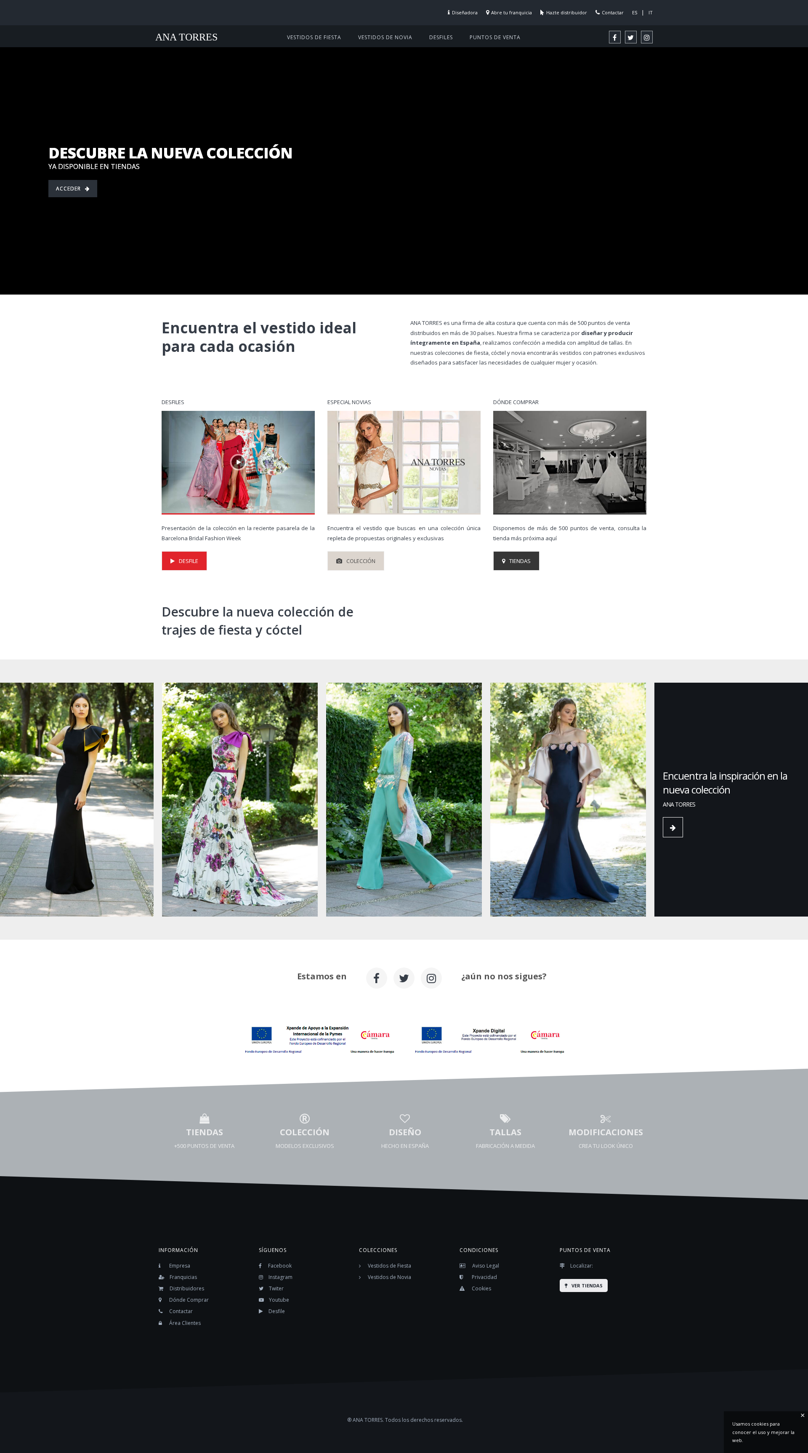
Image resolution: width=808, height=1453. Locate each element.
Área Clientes (185, 1323)
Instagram (280, 1277)
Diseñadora (465, 12)
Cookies (481, 1288)
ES (634, 12)
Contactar (613, 12)
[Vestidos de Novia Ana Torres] (404, 463)
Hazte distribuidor (566, 12)
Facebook (280, 1265)
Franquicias (183, 1277)
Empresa (179, 1265)
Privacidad (484, 1277)
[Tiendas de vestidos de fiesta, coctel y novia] (569, 463)
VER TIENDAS (587, 1285)
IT (651, 12)
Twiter (276, 1288)
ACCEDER (68, 188)
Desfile (276, 1311)
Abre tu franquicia (511, 12)
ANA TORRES (186, 37)
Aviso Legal (485, 1265)
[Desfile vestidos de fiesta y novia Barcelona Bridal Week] (238, 463)
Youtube (279, 1299)
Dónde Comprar (189, 1299)
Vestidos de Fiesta (389, 1265)
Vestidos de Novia (389, 1277)
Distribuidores (187, 1288)
